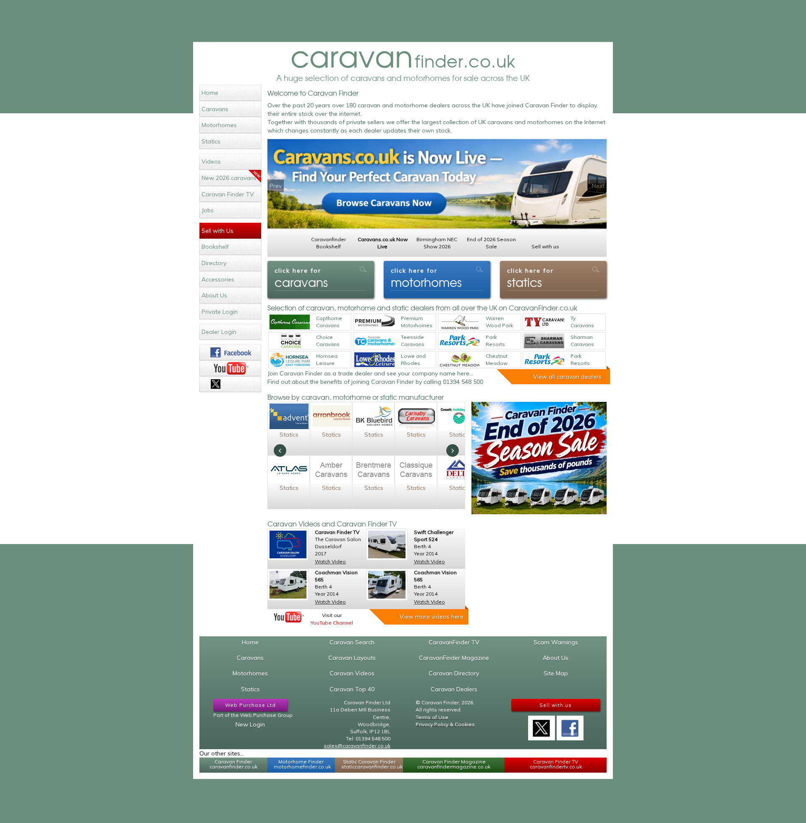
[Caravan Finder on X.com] (541, 725)
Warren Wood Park (499, 321)
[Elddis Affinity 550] (386, 585)
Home (210, 92)
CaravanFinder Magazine (454, 658)
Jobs (208, 210)
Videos (211, 161)
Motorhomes (219, 125)
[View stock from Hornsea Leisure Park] (290, 359)
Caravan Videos (352, 673)
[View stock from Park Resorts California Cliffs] (544, 359)
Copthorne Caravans (329, 321)
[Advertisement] (403, 21)
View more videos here (431, 616)
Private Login (220, 311)
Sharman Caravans (582, 340)
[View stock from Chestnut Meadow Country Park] (459, 359)
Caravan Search (352, 642)
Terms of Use (432, 717)
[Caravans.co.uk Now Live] (437, 184)
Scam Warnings (556, 642)
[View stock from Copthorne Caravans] (290, 322)
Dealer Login (219, 332)
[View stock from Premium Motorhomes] (374, 322)
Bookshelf (215, 246)
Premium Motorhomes (416, 321)
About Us (214, 295)
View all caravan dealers (567, 376)
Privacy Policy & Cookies (445, 724)
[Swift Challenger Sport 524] (386, 544)
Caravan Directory (454, 673)
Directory (214, 263)
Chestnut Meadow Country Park (497, 360)
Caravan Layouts (352, 658)
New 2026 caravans (229, 178)
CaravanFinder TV (454, 642)
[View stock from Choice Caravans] (290, 340)
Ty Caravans (582, 321)
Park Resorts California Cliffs (582, 360)
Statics (211, 141)
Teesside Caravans (412, 340)
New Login (250, 724)
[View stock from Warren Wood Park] (459, 322)
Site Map (556, 673)
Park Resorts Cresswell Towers (498, 341)
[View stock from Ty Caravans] (544, 322)
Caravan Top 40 (352, 689)
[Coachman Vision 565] (288, 585)
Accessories (218, 279)
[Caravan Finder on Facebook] (230, 352)
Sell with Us (217, 230)
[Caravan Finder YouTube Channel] (289, 617)
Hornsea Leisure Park (327, 360)
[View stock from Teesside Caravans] (374, 340)
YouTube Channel (332, 623)
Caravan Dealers (454, 689)
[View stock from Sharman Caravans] (544, 340)
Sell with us (555, 705)
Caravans (215, 109)
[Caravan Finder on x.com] (230, 384)
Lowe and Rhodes (413, 359)
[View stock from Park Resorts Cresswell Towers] (459, 340)
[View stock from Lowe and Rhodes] (374, 359)
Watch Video (330, 561)
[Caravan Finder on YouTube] (230, 368)
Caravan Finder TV (228, 194)
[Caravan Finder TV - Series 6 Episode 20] (288, 544)
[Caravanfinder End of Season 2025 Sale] (539, 458)
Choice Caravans (328, 340)
